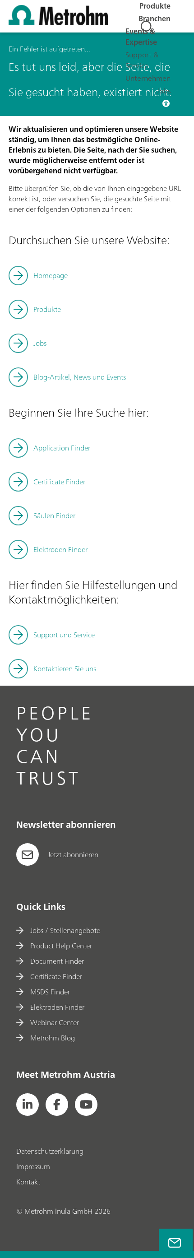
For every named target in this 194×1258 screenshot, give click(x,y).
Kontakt (28, 1181)
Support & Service (141, 60)
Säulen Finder (54, 515)
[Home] (58, 22)
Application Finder (61, 447)
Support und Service (64, 634)
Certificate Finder (59, 481)
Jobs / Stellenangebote (65, 930)
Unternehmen (148, 78)
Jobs (164, 90)
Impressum (33, 1166)
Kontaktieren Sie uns (64, 668)
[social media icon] (27, 1104)
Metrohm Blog (52, 1037)
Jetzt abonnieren (73, 854)
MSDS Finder (50, 991)
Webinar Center (54, 1022)
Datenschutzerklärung (49, 1151)
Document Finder (57, 961)
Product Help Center (61, 945)
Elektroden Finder (60, 549)
